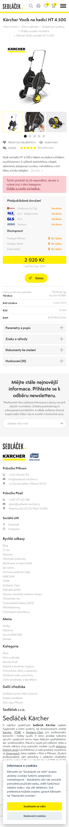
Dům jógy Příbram (13, 702)
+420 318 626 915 (18, 474)
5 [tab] (43, 136)
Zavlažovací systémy (53, 26)
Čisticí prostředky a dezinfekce (20, 679)
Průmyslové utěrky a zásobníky (20, 670)
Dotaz (39, 278)
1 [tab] (25, 136)
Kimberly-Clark (11, 585)
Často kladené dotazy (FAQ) (18, 603)
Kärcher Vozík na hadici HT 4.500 (35, 35)
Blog (5, 545)
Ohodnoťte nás (11, 598)
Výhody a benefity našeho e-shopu (22, 594)
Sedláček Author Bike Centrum (20, 693)
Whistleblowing (11, 607)
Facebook (13, 524)
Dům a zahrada (30, 26)
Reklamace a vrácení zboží (17, 563)
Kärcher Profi (10, 662)
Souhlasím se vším (35, 806)
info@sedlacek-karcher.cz (23, 479)
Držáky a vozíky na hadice (35, 31)
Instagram (14, 529)
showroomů (13, 753)
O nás (6, 550)
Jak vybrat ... (9, 567)
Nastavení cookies (35, 815)
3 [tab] (34, 136)
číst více (35, 170)
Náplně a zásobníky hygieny (18, 666)
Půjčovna (8, 630)
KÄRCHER (9, 576)
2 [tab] (30, 136)
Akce (5, 653)
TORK (6, 581)
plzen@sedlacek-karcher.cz (24, 504)
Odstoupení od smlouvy (16, 612)
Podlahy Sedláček (12, 698)
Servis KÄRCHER (12, 634)
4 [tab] (39, 136)
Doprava (7, 554)
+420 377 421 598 (18, 499)
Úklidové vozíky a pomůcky (18, 675)
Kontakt (7, 639)
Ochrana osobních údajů (17, 572)
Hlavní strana (10, 26)
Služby (6, 626)
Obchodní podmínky (14, 558)
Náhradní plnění (12, 589)
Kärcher (7, 732)
